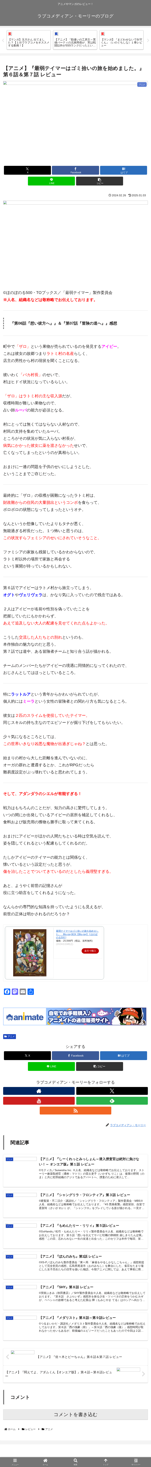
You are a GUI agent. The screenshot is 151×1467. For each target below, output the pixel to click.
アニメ (11, 1036)
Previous (3, 40)
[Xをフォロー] (112, 1091)
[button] (99, 181)
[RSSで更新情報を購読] (75, 1110)
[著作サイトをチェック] (39, 1091)
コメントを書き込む (76, 1414)
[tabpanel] (29, 40)
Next (148, 40)
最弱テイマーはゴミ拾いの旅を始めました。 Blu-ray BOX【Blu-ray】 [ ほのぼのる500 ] (77, 934)
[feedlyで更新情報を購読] (112, 1101)
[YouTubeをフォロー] (39, 1101)
